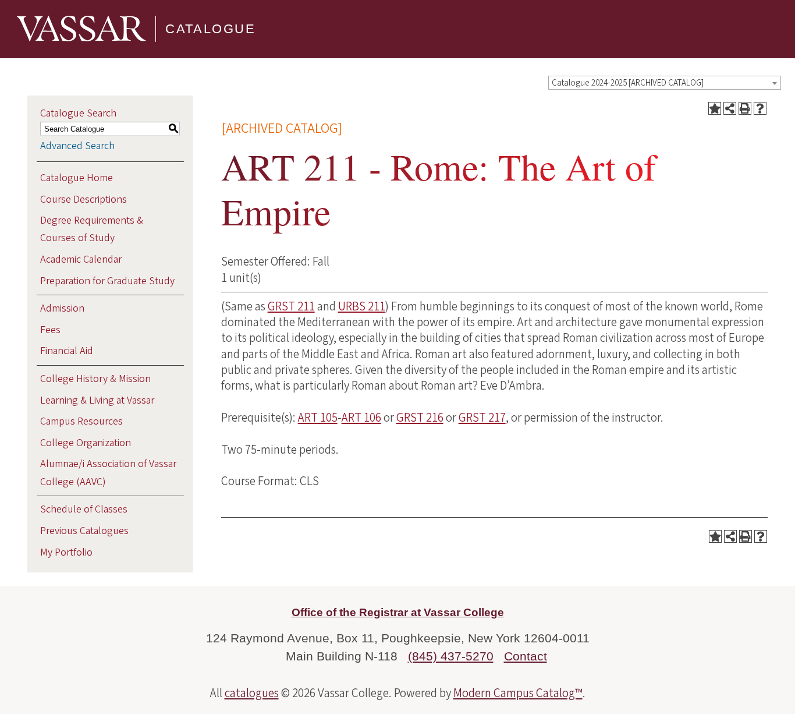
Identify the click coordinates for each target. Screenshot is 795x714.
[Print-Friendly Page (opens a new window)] (745, 108)
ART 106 (361, 417)
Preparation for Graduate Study (107, 281)
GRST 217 (482, 417)
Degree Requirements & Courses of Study (91, 229)
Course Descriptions (83, 199)
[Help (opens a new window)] (760, 108)
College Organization (85, 443)
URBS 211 (361, 306)
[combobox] (664, 83)
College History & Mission (95, 379)
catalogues (252, 693)
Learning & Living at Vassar (97, 400)
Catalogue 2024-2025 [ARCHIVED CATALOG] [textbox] (628, 83)
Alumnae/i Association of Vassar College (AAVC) (108, 473)
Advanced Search (77, 146)
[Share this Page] (729, 108)
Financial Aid (66, 351)
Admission (62, 308)
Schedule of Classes (83, 509)
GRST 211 (291, 306)
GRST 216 (419, 417)
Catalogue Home (76, 178)
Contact (525, 656)
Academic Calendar (81, 259)
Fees (50, 330)
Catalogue (210, 29)
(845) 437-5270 (451, 656)
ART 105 (318, 417)
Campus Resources (81, 421)
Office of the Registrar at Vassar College (398, 612)
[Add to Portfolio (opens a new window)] (714, 108)
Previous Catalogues (84, 531)
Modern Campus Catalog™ (518, 693)
